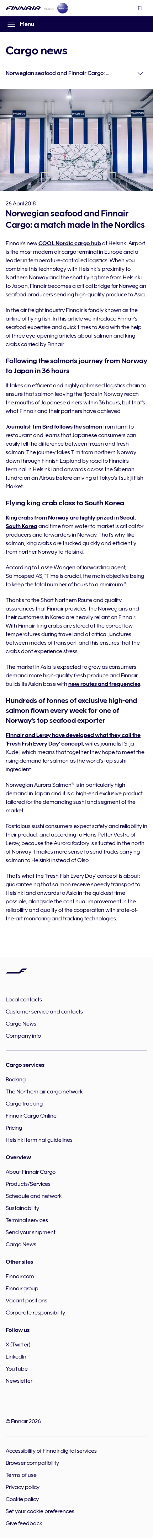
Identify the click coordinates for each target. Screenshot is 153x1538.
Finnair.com (20, 1276)
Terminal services (27, 1220)
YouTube (17, 1369)
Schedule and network (34, 1196)
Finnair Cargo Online (31, 1116)
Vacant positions (26, 1300)
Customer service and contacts (44, 1012)
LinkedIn (16, 1357)
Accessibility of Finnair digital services (51, 1451)
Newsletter (19, 1381)
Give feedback (24, 1523)
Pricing (14, 1128)
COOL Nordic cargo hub (69, 243)
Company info (23, 1036)
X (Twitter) (18, 1344)
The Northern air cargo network (44, 1091)
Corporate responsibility (35, 1313)
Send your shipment (31, 1232)
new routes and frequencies (104, 684)
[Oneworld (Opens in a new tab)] (62, 8)
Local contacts (24, 999)
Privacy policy (22, 1487)
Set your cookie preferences (40, 1511)
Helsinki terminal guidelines (39, 1140)
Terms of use (21, 1475)
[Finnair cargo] (30, 8)
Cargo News (21, 1024)
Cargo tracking (24, 1104)
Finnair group (22, 1288)
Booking (16, 1079)
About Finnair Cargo (31, 1172)
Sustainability (22, 1208)
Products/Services (28, 1184)
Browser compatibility (32, 1463)
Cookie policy (22, 1499)
